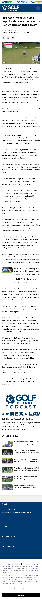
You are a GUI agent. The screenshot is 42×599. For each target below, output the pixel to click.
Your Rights (34, 570)
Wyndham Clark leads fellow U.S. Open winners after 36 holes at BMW (26, 469)
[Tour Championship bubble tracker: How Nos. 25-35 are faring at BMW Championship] (7, 452)
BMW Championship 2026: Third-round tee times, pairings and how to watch (26, 443)
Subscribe (7, 517)
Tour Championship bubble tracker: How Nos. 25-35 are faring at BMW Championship (27, 451)
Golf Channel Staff (20, 283)
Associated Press (10, 30)
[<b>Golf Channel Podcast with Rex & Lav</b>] (21, 405)
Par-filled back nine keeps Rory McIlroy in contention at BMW (26, 486)
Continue (21, 595)
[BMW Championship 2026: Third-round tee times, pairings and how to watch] (7, 444)
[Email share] (13, 38)
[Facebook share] (3, 38)
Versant (18, 564)
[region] (21, 579)
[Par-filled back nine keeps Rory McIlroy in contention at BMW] (7, 487)
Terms (6, 566)
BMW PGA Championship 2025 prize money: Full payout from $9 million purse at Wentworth (27, 269)
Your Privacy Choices (21, 589)
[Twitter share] (8, 38)
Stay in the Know (8, 509)
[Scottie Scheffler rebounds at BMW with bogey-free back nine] (7, 479)
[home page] (10, 8)
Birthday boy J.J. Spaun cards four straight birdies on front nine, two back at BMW (27, 460)
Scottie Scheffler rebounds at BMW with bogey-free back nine (26, 478)
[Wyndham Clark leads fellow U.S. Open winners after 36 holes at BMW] (7, 470)
